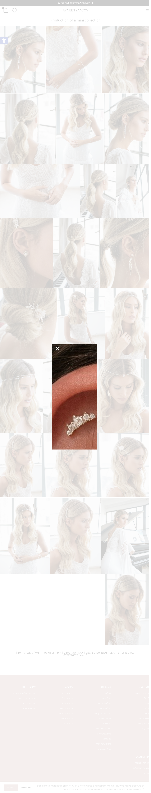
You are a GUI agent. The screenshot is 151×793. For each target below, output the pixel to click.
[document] (74, 396)
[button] (57, 349)
